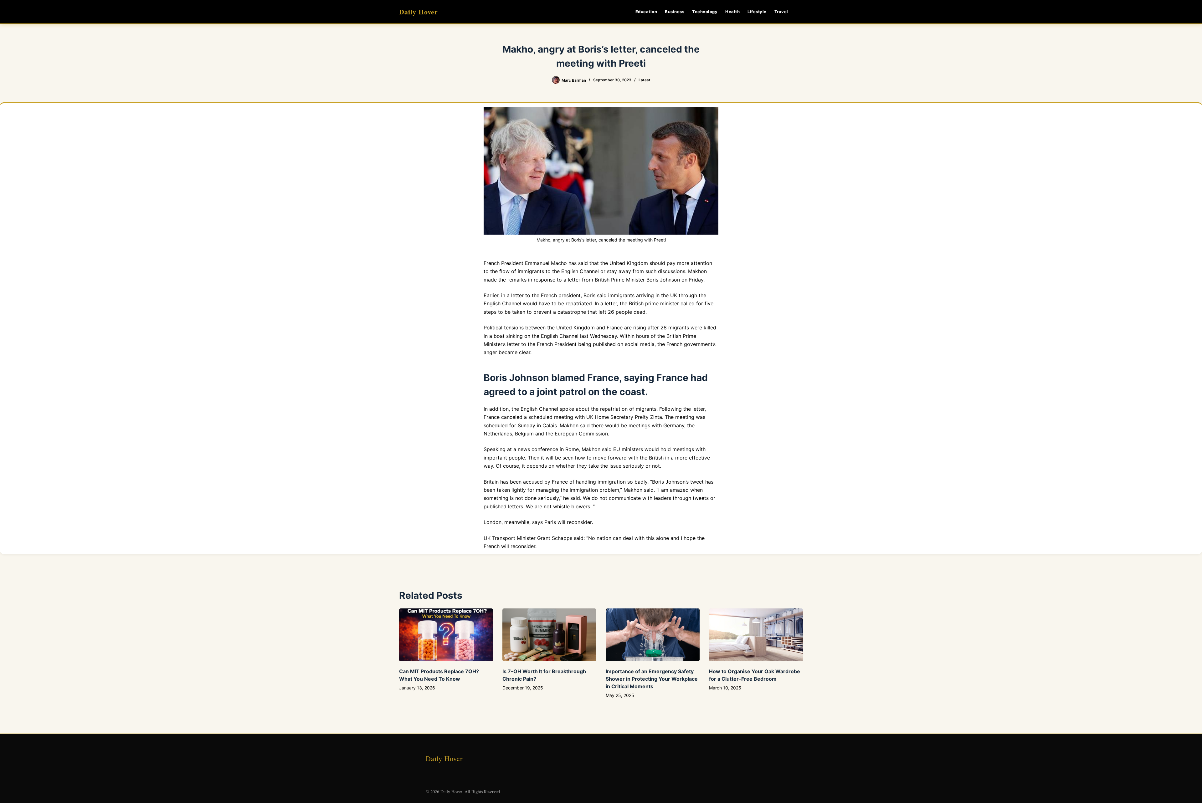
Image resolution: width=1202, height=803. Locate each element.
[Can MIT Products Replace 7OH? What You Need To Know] (446, 634)
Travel (781, 11)
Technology (704, 11)
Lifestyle (757, 11)
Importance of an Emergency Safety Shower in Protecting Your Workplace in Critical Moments (652, 678)
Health (732, 11)
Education (646, 11)
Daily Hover (418, 12)
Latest (644, 80)
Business (674, 11)
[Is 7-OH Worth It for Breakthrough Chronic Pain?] (549, 634)
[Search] (800, 11)
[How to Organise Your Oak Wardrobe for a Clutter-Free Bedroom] (756, 634)
